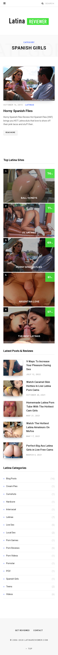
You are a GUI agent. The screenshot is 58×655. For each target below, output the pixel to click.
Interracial (11, 509)
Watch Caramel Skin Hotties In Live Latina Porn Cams (38, 385)
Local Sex (10, 532)
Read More (10, 132)
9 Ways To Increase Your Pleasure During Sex (38, 365)
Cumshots (11, 494)
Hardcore (10, 502)
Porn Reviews (12, 548)
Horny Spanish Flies (18, 111)
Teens (9, 586)
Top (30, 649)
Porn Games (12, 540)
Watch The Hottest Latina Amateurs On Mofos (37, 427)
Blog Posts (11, 478)
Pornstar (10, 563)
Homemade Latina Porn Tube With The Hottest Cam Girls (40, 406)
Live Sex (10, 525)
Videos (9, 594)
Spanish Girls (12, 579)
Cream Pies (11, 486)
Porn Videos (12, 555)
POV (8, 571)
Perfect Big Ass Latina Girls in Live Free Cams (39, 447)
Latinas (29, 105)
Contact (38, 630)
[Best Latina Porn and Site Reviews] (29, 21)
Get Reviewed (22, 630)
